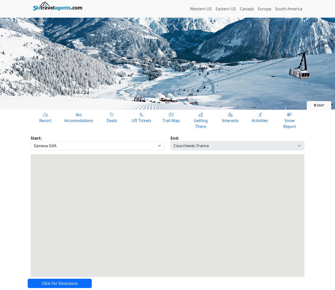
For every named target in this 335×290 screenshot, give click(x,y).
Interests (230, 120)
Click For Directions (60, 283)
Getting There (201, 123)
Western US (201, 9)
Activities (260, 120)
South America (288, 9)
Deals (112, 120)
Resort (45, 120)
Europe (264, 9)
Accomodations (78, 120)
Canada (247, 9)
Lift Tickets (141, 120)
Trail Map (171, 120)
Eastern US (226, 9)
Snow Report (289, 123)
